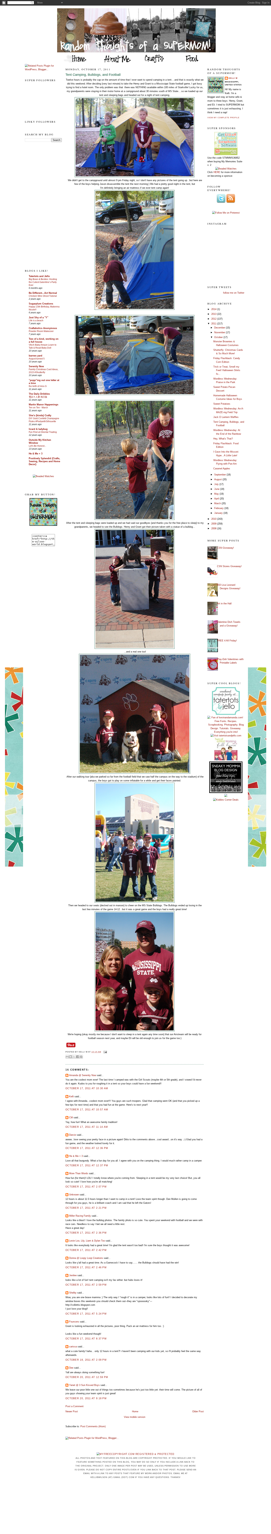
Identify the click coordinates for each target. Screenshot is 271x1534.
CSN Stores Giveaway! (229, 566)
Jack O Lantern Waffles (226, 417)
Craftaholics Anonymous (43, 328)
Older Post (198, 1411)
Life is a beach (36, 320)
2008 (214, 528)
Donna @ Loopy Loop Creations (86, 1258)
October (218, 337)
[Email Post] (104, 1052)
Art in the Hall (224, 603)
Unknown (74, 1194)
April (217, 498)
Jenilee (73, 1275)
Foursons (74, 1321)
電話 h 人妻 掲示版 (38, 397)
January (218, 513)
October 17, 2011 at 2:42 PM (86, 1250)
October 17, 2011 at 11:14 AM (86, 1127)
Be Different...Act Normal (43, 293)
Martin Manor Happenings (43, 404)
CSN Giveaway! (225, 547)
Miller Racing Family (80, 1215)
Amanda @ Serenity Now (82, 1075)
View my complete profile (223, 118)
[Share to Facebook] (77, 1057)
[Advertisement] (39, 205)
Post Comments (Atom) (93, 1426)
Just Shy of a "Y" (38, 317)
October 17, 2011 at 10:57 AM (86, 1109)
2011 (214, 323)
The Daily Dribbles (39, 393)
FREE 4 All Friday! (227, 640)
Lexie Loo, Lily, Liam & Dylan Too (87, 1240)
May (217, 493)
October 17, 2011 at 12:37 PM (86, 1165)
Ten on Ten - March (38, 407)
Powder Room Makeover (41, 331)
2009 (214, 523)
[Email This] (67, 1057)
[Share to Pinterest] (81, 1057)
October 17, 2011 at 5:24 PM (86, 1313)
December (220, 327)
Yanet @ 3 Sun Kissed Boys (84, 1385)
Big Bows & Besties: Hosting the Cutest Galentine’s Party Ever (43, 282)
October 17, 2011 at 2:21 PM (86, 1207)
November (220, 332)
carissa (73, 1346)
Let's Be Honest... (37, 446)
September (220, 474)
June (217, 489)
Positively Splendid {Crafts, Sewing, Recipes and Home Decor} (44, 461)
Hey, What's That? (223, 438)
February (219, 508)
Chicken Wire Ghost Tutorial (43, 296)
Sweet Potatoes (221, 403)
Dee (71, 1367)
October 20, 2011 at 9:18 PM (86, 1398)
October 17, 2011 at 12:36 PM (86, 1148)
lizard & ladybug (38, 429)
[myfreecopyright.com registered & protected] (135, 1454)
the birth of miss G (38, 386)
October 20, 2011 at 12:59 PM (86, 1377)
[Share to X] (74, 1057)
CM (71, 1117)
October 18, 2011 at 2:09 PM (86, 1359)
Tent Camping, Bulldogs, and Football (93, 75)
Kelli (71, 1096)
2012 (214, 318)
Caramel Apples (221, 468)
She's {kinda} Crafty (40, 415)
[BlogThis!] (70, 1057)
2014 (214, 309)
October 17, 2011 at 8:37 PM (86, 1338)
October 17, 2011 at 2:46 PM (86, 1267)
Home (135, 1411)
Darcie (72, 1134)
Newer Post (71, 1411)
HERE (216, 172)
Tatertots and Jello (39, 276)
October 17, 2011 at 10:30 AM (86, 1088)
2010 (214, 518)
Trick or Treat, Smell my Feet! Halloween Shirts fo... (226, 370)
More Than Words (78, 1173)
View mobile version (134, 1417)
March (218, 503)
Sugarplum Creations (41, 303)
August (218, 479)
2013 (214, 314)
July (216, 484)
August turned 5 (37, 358)
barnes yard (35, 355)
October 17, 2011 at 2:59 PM (86, 1284)
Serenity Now (36, 366)
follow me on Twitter (233, 292)
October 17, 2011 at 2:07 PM (86, 1186)
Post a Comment (74, 1406)
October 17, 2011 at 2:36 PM (86, 1232)
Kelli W (233, 78)
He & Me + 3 (35, 453)
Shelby (73, 1292)
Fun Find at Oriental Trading (43, 432)
